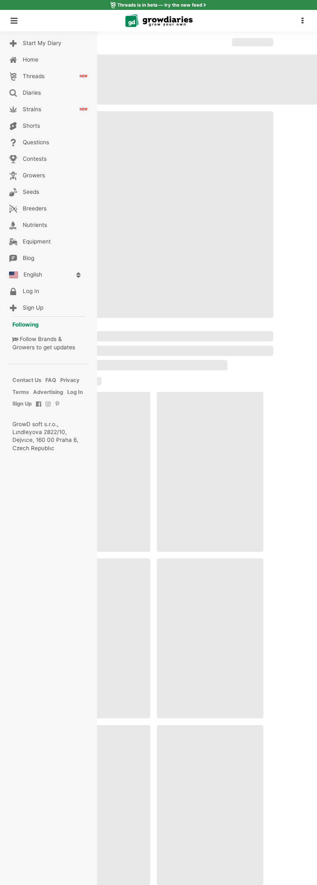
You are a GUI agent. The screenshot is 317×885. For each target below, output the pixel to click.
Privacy (70, 380)
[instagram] (48, 408)
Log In (75, 392)
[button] (304, 20)
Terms (20, 392)
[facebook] (38, 408)
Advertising (48, 392)
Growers (23, 347)
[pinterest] (57, 408)
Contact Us (26, 380)
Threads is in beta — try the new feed (159, 5)
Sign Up (22, 404)
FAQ (50, 380)
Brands (47, 339)
